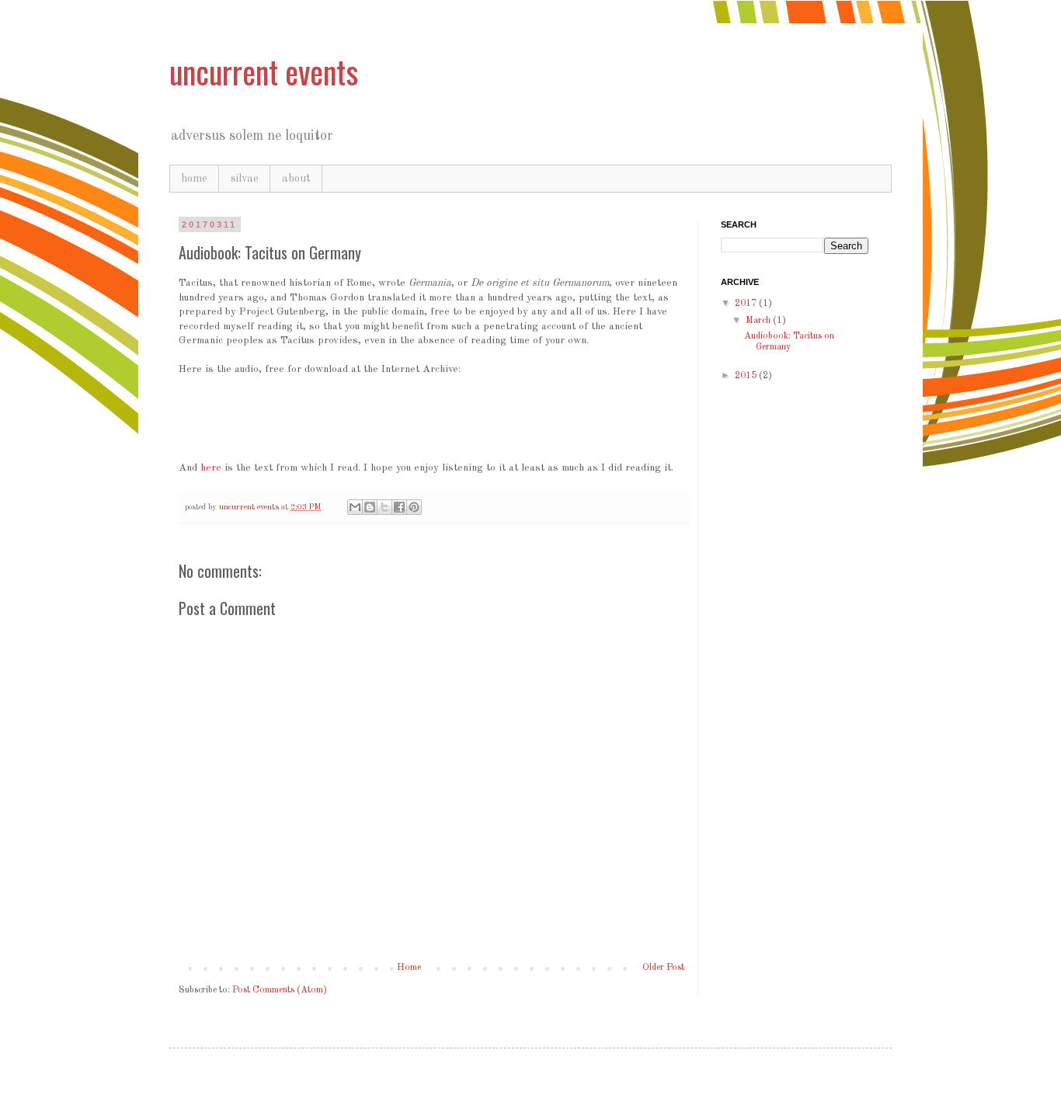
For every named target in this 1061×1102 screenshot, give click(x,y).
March (759, 320)
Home (409, 967)
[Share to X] (384, 507)
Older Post (663, 967)
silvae (245, 178)
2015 (747, 376)
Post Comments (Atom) (279, 990)
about (296, 178)
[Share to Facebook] (399, 507)
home (194, 178)
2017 (747, 303)
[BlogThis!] (369, 507)
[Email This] (355, 507)
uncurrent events (263, 71)
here (210, 468)
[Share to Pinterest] (414, 507)
